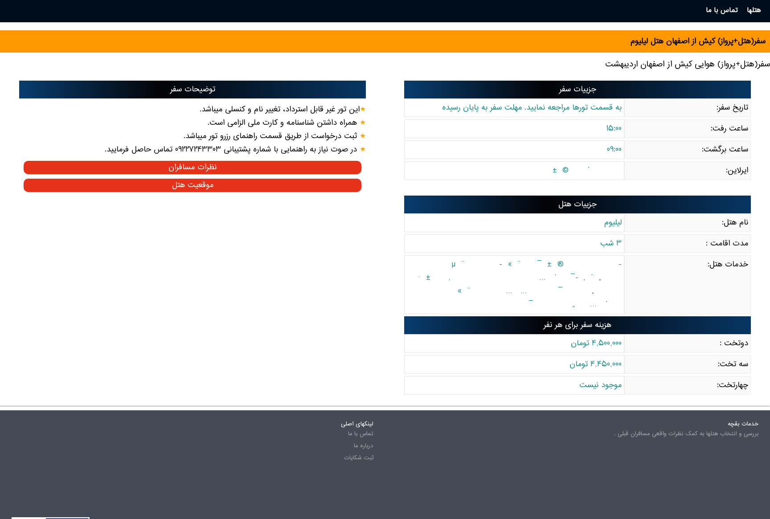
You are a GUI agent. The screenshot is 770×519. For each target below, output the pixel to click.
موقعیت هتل (192, 185)
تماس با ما (360, 434)
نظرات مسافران (192, 167)
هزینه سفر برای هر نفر (577, 325)
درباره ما (363, 446)
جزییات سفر (577, 89)
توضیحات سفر (192, 89)
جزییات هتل (577, 204)
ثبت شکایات (358, 458)
